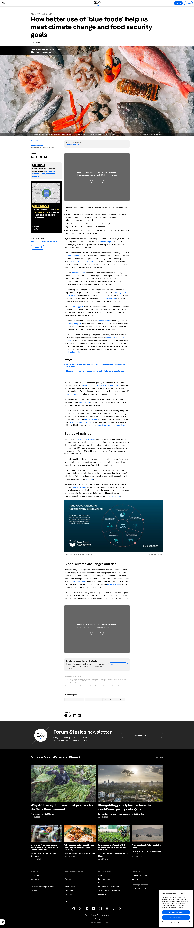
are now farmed (91, 419)
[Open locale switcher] (2, 922)
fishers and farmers (77, 581)
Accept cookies (97, 181)
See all (159, 757)
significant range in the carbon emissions (100, 385)
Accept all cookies (176, 917)
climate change (70, 295)
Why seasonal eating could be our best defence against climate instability (79, 847)
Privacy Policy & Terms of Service (97, 915)
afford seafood (113, 584)
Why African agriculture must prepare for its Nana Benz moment (62, 807)
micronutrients (114, 496)
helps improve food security (80, 422)
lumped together (104, 321)
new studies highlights (85, 439)
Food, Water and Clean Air (44, 14)
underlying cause (119, 292)
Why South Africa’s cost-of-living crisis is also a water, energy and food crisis (112, 847)
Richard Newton (37, 145)
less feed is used (71, 394)
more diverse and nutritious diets (111, 425)
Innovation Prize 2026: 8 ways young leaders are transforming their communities (44, 847)
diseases (89, 479)
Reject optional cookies (176, 912)
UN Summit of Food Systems (82, 261)
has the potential (108, 298)
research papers (78, 273)
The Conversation (41, 52)
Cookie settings (176, 923)
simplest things (104, 241)
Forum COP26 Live (73, 145)
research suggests (75, 307)
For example (84, 402)
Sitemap (97, 919)
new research (73, 256)
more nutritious (79, 487)
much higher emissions (74, 352)
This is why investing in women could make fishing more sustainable (96, 371)
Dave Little (35, 141)
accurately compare (72, 324)
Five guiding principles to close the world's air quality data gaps (125, 807)
